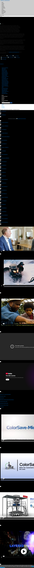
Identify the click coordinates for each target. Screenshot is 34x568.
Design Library (3, 12)
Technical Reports (4, 96)
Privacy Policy (2, 567)
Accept (33, 566)
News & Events (4, 11)
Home (2, 2)
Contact (3, 13)
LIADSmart (3, 6)
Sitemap (3, 98)
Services (3, 5)
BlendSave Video (3, 396)
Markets (3, 4)
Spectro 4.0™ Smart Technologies (5, 394)
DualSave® (2, 406)
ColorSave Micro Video (3, 401)
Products (3, 3)
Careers (3, 97)
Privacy (3, 99)
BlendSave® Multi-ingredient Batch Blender (7, 399)
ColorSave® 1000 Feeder (4, 403)
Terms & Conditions (5, 100)
